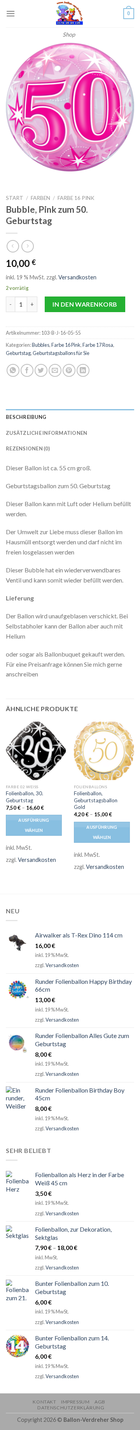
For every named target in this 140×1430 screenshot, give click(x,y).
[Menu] (10, 13)
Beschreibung (26, 417)
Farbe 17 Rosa (97, 345)
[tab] (70, 417)
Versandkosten (77, 277)
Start (14, 198)
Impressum (75, 1402)
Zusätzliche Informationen (46, 433)
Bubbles (40, 345)
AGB (99, 1402)
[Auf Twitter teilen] (41, 370)
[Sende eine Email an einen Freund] (55, 370)
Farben (40, 198)
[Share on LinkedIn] (83, 370)
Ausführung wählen (33, 825)
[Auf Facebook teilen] (27, 370)
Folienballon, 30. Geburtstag (24, 796)
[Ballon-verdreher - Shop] (69, 13)
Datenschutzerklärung (70, 1408)
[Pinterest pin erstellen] (69, 370)
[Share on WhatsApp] (13, 370)
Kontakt (44, 1402)
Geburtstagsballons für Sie (61, 353)
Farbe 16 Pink (76, 198)
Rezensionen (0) (28, 448)
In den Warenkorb (84, 304)
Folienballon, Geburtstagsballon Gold (95, 800)
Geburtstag (18, 353)
